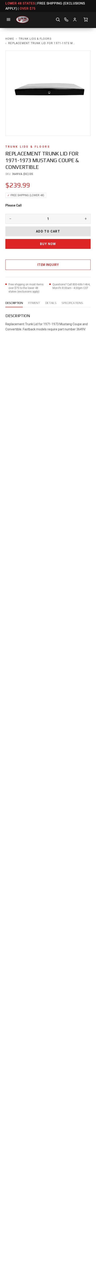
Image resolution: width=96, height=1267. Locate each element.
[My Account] (75, 19)
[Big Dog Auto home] (22, 19)
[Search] (58, 19)
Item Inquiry (48, 265)
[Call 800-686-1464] (66, 19)
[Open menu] (8, 19)
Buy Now (48, 244)
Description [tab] (14, 303)
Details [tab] (50, 303)
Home (9, 38)
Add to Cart (48, 231)
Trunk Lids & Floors (35, 38)
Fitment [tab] (34, 303)
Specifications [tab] (72, 303)
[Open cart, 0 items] (86, 19)
